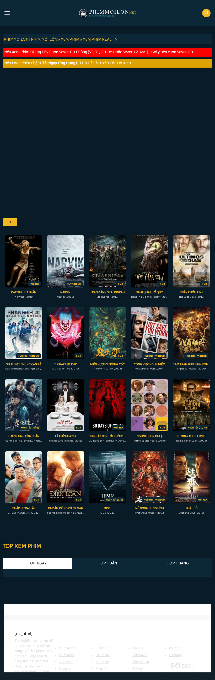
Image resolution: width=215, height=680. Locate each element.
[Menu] (7, 13)
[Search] (206, 13)
